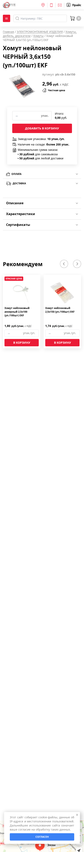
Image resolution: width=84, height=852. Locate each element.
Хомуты (38, 36)
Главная (8, 32)
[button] (64, 264)
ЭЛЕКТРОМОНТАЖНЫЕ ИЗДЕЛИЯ (40, 32)
